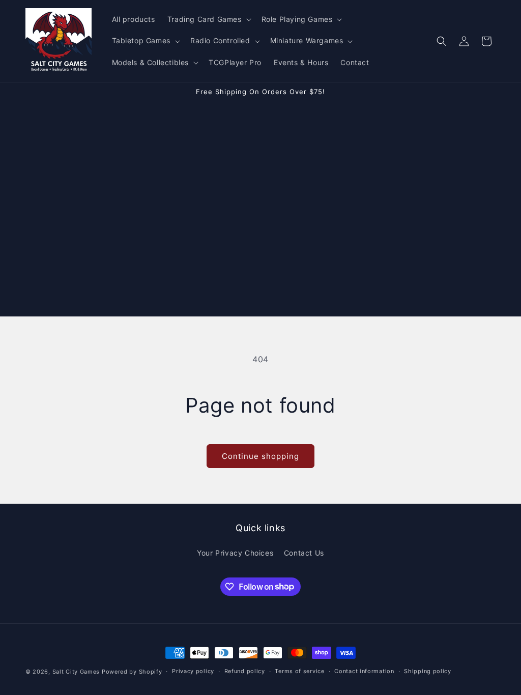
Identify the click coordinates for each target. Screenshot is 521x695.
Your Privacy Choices (235, 552)
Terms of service (299, 671)
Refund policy (244, 671)
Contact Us (304, 552)
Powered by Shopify (132, 671)
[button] (208, 19)
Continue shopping (260, 456)
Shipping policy (427, 671)
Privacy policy (193, 671)
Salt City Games (76, 671)
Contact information (364, 671)
